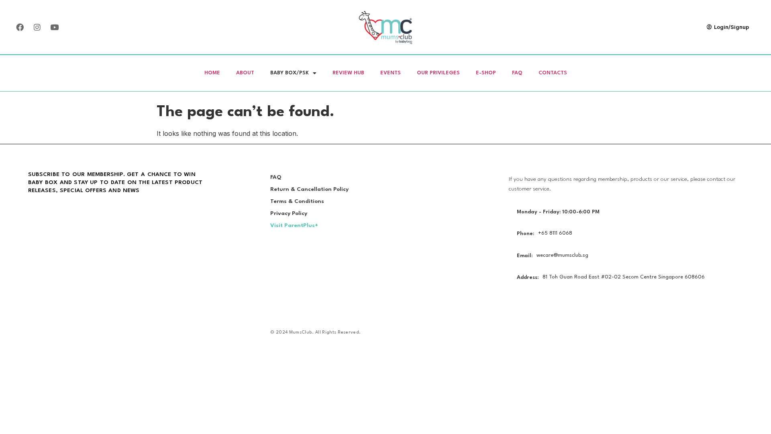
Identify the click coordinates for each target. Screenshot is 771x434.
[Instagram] (37, 27)
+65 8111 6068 (555, 233)
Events (390, 73)
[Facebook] (19, 27)
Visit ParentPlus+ (294, 225)
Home (212, 73)
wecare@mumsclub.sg (562, 255)
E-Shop (486, 73)
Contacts (552, 73)
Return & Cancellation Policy (309, 189)
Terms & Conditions (297, 201)
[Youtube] (54, 27)
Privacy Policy (288, 213)
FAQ (517, 73)
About (245, 73)
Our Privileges (438, 73)
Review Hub (348, 73)
